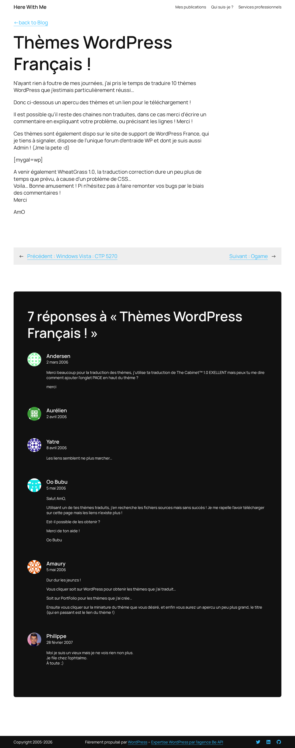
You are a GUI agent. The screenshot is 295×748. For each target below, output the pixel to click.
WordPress (137, 742)
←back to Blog (31, 22)
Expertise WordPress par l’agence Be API (187, 742)
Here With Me (30, 6)
